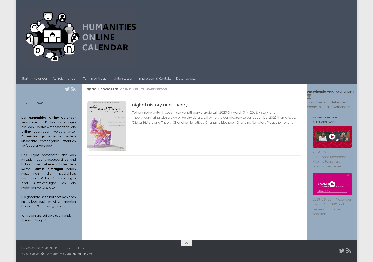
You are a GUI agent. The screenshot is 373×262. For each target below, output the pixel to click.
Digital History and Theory (160, 105)
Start (24, 78)
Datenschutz (186, 78)
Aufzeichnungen (65, 78)
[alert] (332, 101)
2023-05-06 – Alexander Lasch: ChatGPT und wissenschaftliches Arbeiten (332, 206)
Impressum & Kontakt (155, 78)
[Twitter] (67, 89)
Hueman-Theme (82, 254)
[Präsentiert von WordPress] (42, 253)
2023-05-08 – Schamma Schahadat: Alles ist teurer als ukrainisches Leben (330, 159)
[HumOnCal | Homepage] (79, 37)
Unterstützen (123, 78)
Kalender (40, 78)
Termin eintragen (96, 78)
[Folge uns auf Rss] (73, 89)
